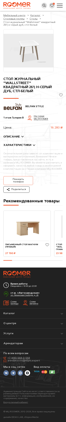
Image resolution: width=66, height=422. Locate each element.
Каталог (9, 313)
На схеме (39, 116)
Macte (35, 417)
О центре (9, 323)
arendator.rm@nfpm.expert (23, 361)
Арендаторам (13, 343)
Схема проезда (14, 303)
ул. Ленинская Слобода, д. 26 (24, 295)
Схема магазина (34, 303)
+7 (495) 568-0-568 (18, 358)
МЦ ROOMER (41, 119)
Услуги (8, 333)
